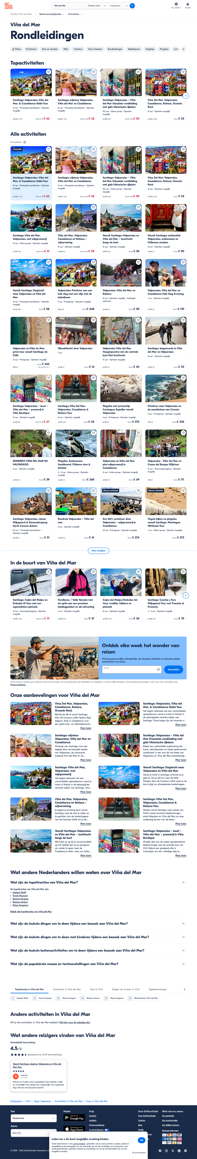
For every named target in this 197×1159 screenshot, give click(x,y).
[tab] (29, 989)
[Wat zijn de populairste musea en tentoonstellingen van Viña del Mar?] (183, 964)
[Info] (24, 142)
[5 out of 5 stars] (38, 1071)
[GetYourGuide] (9, 5)
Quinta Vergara (20, 899)
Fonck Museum (20, 895)
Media (141, 1129)
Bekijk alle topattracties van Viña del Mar (31, 911)
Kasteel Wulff (19, 892)
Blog (140, 1125)
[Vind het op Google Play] (74, 1118)
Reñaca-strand (20, 902)
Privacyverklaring (18, 685)
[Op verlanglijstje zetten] (48, 71)
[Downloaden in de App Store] (74, 1129)
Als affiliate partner (170, 1125)
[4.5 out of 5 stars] (19, 1055)
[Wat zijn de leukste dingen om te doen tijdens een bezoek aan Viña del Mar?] (183, 923)
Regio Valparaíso (42, 1101)
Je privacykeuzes (96, 1129)
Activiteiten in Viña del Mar (68, 1101)
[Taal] (176, 4)
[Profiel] (187, 4)
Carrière (141, 1120)
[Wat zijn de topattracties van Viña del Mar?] (183, 882)
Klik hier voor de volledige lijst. (74, 1022)
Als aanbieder (168, 1116)
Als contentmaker (170, 1120)
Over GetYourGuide (147, 1116)
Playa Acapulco (20, 905)
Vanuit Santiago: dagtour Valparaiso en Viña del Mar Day (37, 1066)
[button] (31, 96)
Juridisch (92, 1120)
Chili (28, 1101)
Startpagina (16, 1101)
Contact (92, 1116)
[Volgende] (186, 96)
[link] (31, 96)
